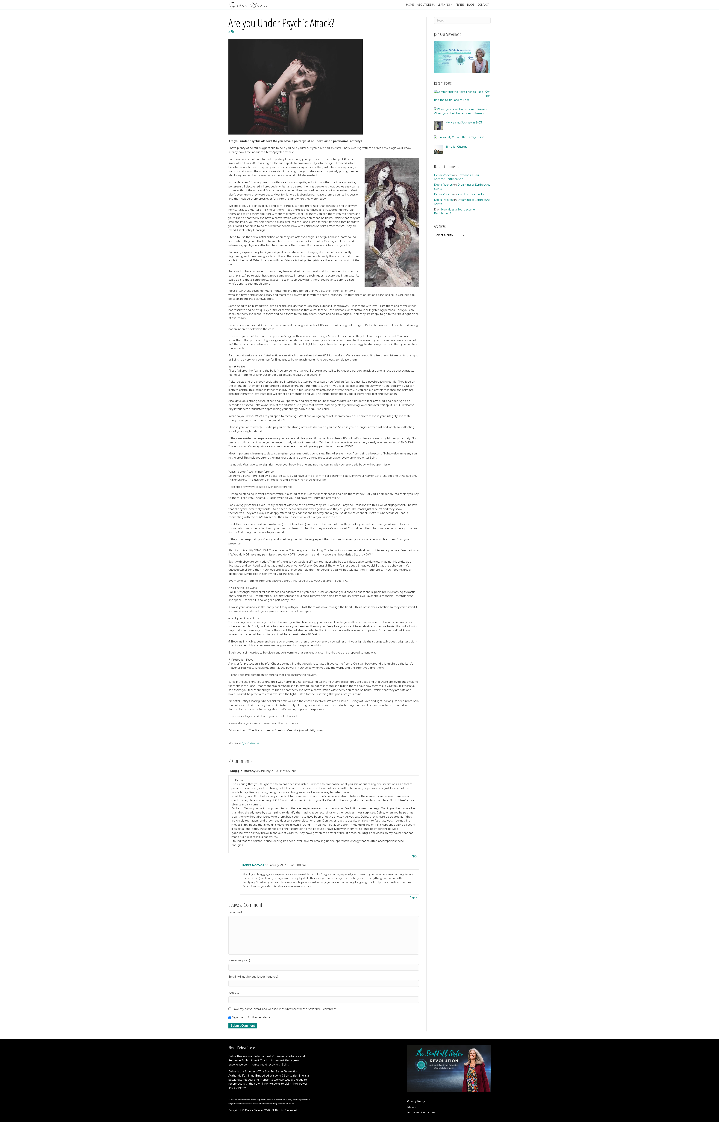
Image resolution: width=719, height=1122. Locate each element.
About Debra (425, 4)
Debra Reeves (253, 865)
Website (233, 992)
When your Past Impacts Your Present (459, 113)
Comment (235, 912)
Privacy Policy (416, 1101)
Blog (470, 4)
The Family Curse (473, 137)
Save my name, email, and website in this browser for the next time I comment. (285, 1009)
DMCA (411, 1107)
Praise (460, 4)
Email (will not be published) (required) (253, 976)
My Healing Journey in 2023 (464, 122)
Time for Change (457, 146)
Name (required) (239, 960)
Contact (483, 4)
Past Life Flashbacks (470, 194)
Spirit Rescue (250, 743)
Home (410, 4)
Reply (413, 856)
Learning (444, 4)
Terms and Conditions (421, 1112)
